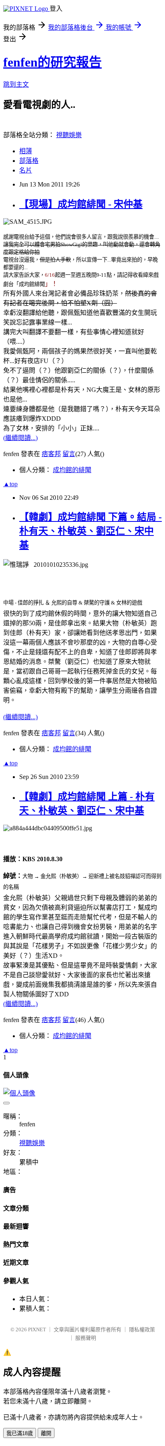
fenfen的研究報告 (52, 62)
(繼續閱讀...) (20, 437)
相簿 (25, 151)
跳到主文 (16, 84)
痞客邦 (51, 453)
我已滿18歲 (19, 1433)
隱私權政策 (142, 1329)
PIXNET (37, 1329)
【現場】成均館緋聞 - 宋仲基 (81, 204)
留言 (68, 453)
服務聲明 (85, 1338)
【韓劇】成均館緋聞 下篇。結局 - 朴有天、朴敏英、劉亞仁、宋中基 (90, 531)
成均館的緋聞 (72, 469)
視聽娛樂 (69, 135)
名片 (25, 170)
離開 (46, 1433)
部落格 (28, 160)
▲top (10, 484)
